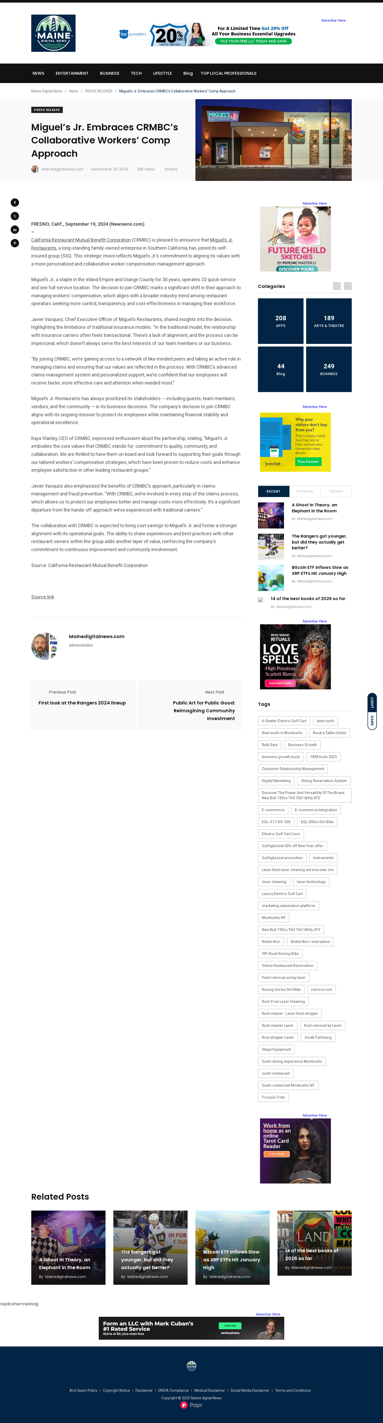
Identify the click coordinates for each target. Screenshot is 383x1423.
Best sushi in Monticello (282, 733)
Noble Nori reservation (310, 942)
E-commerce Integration (316, 810)
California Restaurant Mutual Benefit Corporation (81, 240)
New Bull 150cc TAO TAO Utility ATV (291, 930)
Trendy (336, 491)
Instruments (323, 858)
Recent (274, 491)
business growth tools (281, 757)
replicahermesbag (19, 1304)
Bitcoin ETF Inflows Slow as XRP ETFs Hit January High (320, 570)
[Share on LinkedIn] (15, 229)
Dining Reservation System (324, 781)
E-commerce (273, 810)
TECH (136, 73)
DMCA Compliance (173, 1390)
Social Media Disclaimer (250, 1390)
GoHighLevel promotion (282, 858)
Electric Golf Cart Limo (281, 834)
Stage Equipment (276, 1049)
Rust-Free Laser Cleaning (283, 1001)
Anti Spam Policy (83, 1390)
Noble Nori (271, 942)
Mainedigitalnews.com (97, 636)
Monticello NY (274, 918)
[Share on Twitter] (15, 216)
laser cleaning (274, 882)
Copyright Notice (116, 1390)
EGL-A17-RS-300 (276, 822)
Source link (42, 597)
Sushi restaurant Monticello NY (288, 1085)
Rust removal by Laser (323, 1025)
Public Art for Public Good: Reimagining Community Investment (204, 711)
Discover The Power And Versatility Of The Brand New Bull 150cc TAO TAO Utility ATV (303, 795)
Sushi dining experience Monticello (292, 1061)
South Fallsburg (318, 1037)
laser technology (311, 882)
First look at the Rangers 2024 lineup (82, 703)
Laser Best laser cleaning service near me (297, 870)
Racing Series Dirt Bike (281, 989)
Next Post (215, 692)
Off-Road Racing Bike (280, 954)
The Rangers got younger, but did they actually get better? (319, 542)
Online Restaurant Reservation (287, 966)
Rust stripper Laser (278, 1037)
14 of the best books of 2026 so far (308, 599)
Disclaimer (144, 1390)
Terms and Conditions (293, 1390)
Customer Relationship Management (293, 769)
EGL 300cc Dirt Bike (317, 822)
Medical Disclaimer (209, 1390)
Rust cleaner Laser (278, 1025)
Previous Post (62, 692)
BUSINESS (109, 73)
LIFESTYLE (162, 73)
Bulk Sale (269, 745)
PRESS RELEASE (47, 110)
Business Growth (302, 745)
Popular (304, 491)
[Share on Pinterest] (15, 243)
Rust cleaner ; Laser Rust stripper (290, 1013)
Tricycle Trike (273, 1097)
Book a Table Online (329, 733)
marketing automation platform (288, 906)
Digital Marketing (276, 781)
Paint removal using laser (284, 977)
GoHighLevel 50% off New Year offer (292, 846)
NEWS (38, 73)
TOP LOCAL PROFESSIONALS (229, 73)
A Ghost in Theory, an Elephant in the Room (314, 508)
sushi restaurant (276, 1073)
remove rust (321, 989)
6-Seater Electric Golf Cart (284, 721)
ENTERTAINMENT (72, 73)
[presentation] (337, 286)
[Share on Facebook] (15, 202)
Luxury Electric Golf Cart (282, 894)
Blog (188, 73)
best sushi (325, 721)
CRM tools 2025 (323, 757)
